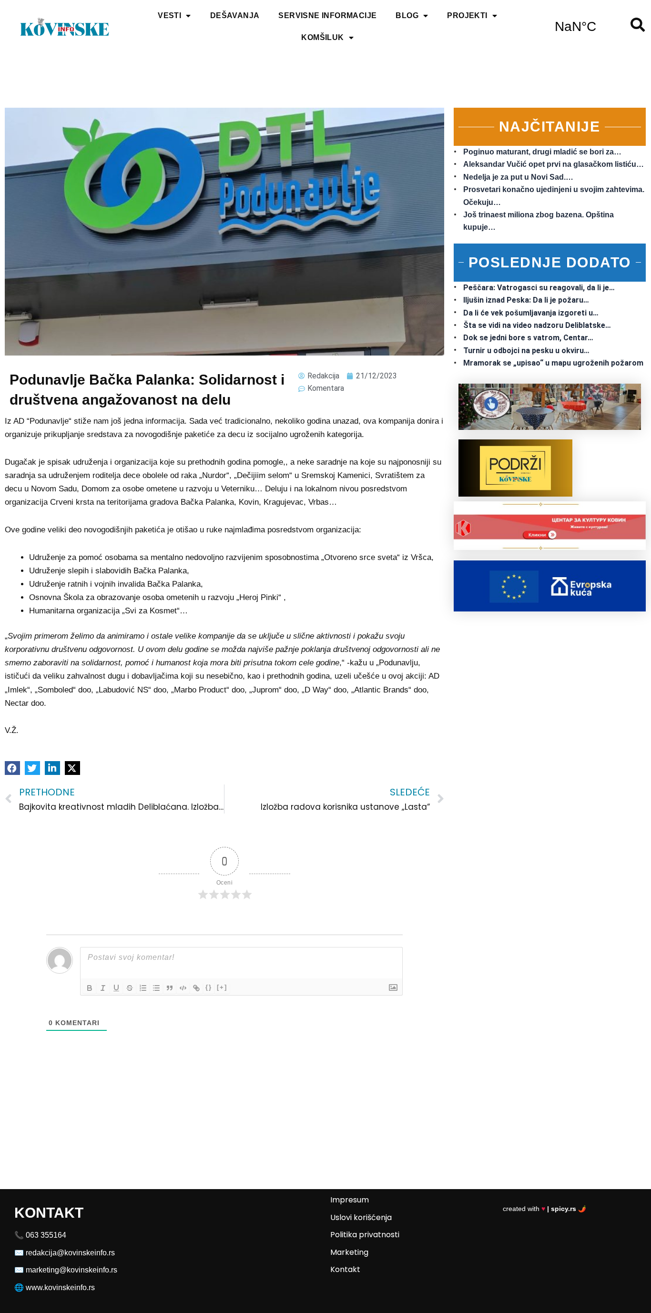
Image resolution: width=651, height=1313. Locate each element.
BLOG (407, 15)
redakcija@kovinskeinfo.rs (70, 1253)
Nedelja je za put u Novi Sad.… (518, 177)
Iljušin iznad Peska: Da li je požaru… (526, 300)
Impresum (349, 1199)
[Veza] (196, 988)
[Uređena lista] (143, 988)
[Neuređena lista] (156, 988)
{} (208, 987)
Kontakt (345, 1269)
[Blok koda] (183, 988)
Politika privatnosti (364, 1234)
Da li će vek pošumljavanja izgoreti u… (531, 312)
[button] (12, 768)
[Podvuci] (116, 988)
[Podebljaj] (89, 988)
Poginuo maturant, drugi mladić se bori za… (542, 152)
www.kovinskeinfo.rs (60, 1287)
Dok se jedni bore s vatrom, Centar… (528, 337)
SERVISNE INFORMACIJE (327, 15)
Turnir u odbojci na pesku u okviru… (526, 350)
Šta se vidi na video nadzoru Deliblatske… (537, 325)
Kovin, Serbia (575, 27)
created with (544, 1208)
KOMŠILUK (322, 37)
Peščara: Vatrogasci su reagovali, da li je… (539, 287)
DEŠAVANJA (235, 15)
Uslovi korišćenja (361, 1217)
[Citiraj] (169, 988)
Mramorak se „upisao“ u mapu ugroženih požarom (553, 362)
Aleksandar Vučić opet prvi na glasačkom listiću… (553, 164)
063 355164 (46, 1235)
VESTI (169, 15)
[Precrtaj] (129, 988)
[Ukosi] (103, 988)
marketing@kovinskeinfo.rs (71, 1270)
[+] (222, 987)
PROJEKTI (467, 15)
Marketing (349, 1252)
